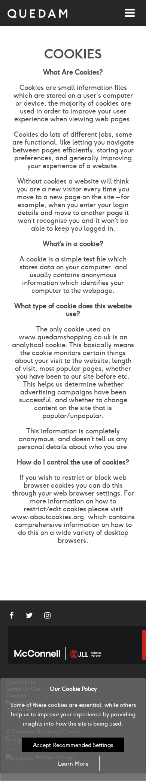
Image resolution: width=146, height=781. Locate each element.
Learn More (73, 763)
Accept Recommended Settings (73, 744)
